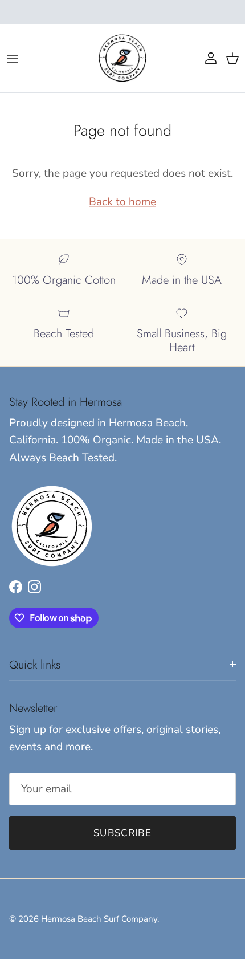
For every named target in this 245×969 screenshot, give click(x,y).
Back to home (122, 201)
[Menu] (12, 58)
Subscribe (122, 833)
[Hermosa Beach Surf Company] (122, 58)
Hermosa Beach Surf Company (99, 919)
